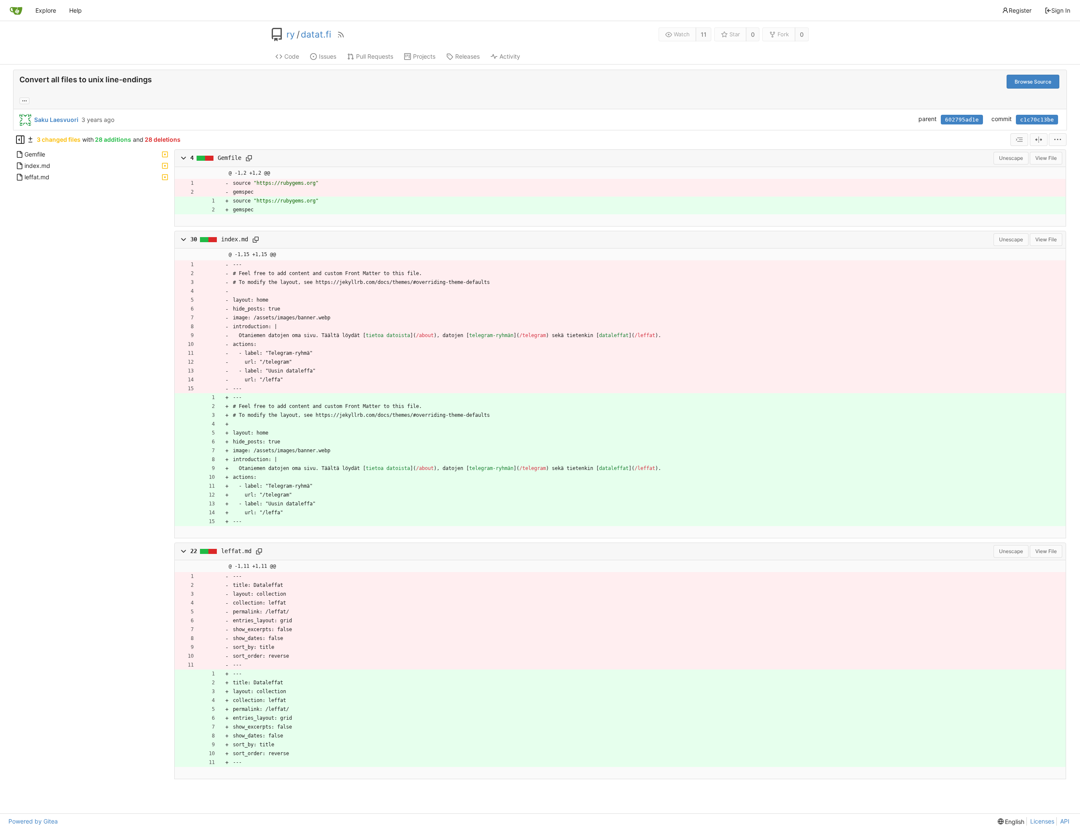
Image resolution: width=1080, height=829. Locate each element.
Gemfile (229, 157)
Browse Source (1033, 81)
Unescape (1011, 158)
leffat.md (236, 551)
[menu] (1057, 139)
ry (290, 34)
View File (1046, 158)
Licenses (1042, 821)
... (24, 100)
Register (1020, 10)
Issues (327, 56)
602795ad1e (962, 119)
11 (704, 34)
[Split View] (1039, 139)
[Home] (16, 10)
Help (75, 10)
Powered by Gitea (33, 821)
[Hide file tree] (20, 139)
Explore (45, 10)
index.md (234, 239)
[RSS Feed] (341, 34)
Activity (510, 56)
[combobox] (1019, 139)
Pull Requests (374, 56)
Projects (424, 56)
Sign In (1060, 10)
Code (291, 56)
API (1064, 821)
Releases (467, 56)
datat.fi (316, 34)
